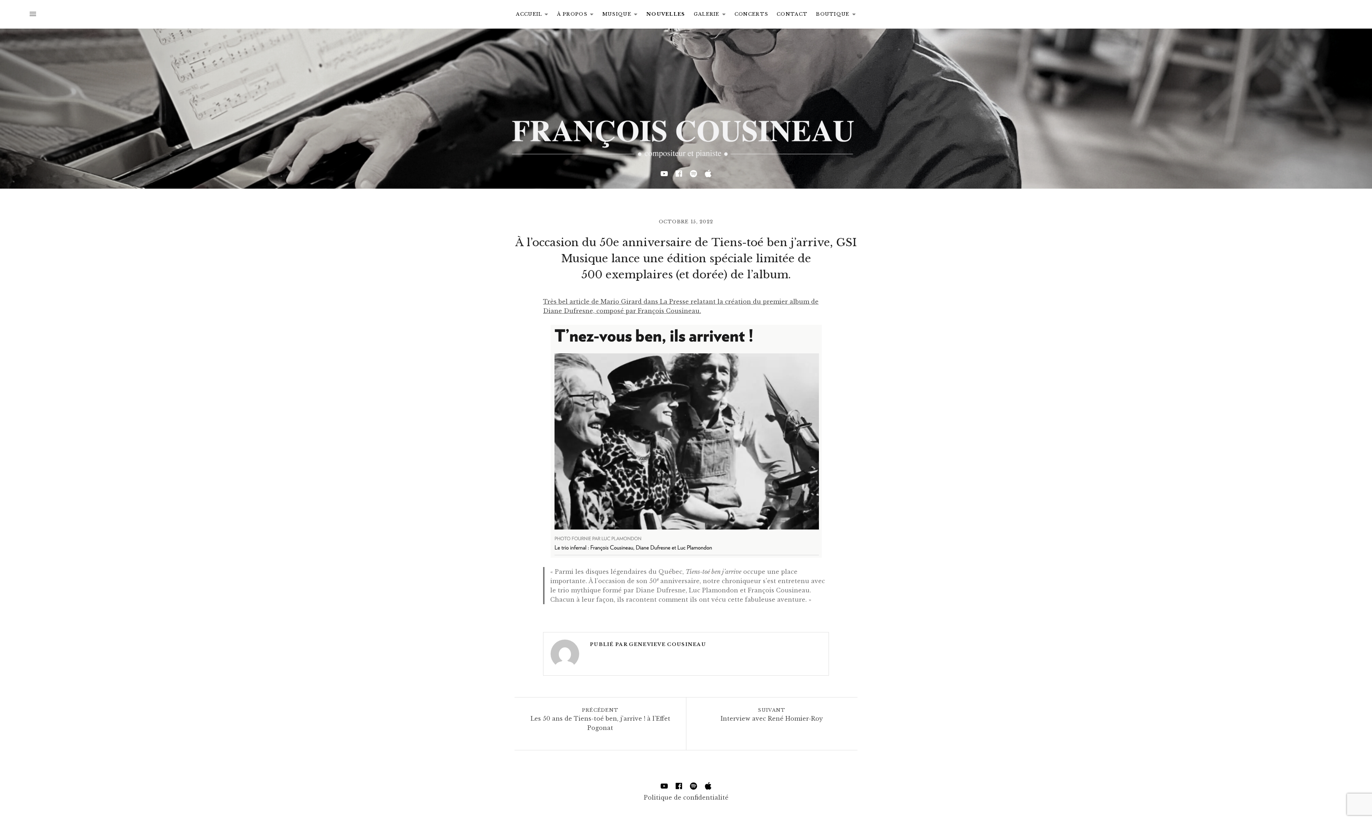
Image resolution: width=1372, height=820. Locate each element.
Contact (792, 14)
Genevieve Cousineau (667, 644)
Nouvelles (665, 14)
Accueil (534, 15)
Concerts (751, 14)
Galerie (712, 15)
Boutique (837, 15)
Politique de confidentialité (686, 797)
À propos (577, 15)
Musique (621, 15)
